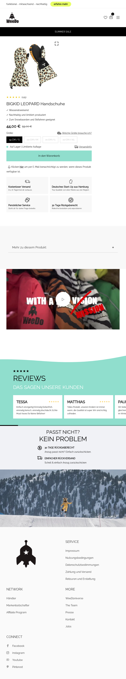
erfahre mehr (61, 4)
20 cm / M (32, 139)
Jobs (68, 626)
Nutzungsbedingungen (79, 557)
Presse (69, 612)
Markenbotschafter (17, 605)
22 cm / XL (69, 139)
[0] (111, 17)
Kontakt (70, 619)
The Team (71, 605)
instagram (18, 652)
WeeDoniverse (74, 598)
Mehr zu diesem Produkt (29, 247)
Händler (11, 598)
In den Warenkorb (49, 155)
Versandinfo (85, 146)
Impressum (72, 550)
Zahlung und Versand (78, 571)
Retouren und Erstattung (80, 578)
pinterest (17, 667)
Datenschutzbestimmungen (82, 564)
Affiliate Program (16, 612)
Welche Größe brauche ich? (77, 133)
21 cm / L (50, 139)
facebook (18, 645)
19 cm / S (14, 139)
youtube (17, 660)
